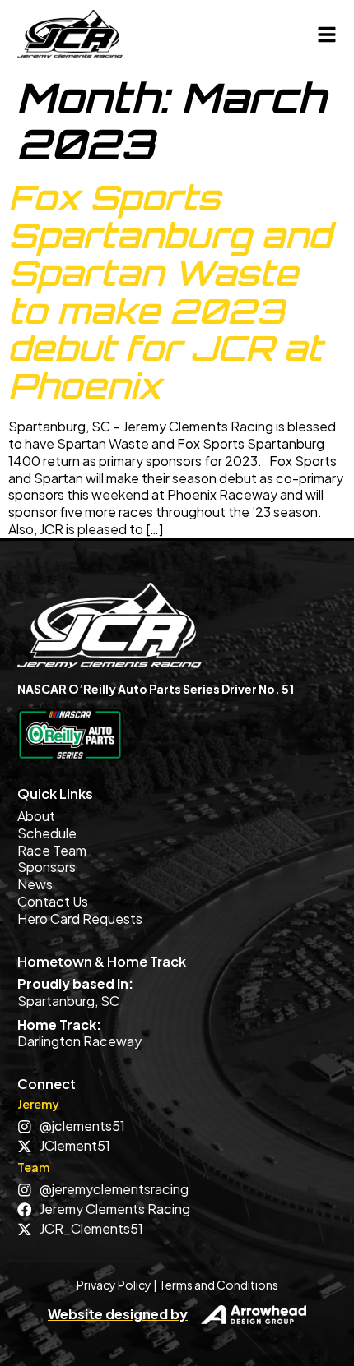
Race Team (51, 850)
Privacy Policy (114, 1284)
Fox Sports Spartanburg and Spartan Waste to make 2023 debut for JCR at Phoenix (170, 291)
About (36, 815)
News (35, 884)
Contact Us (52, 901)
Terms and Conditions (218, 1284)
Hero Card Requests (79, 918)
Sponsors (46, 866)
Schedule (47, 833)
